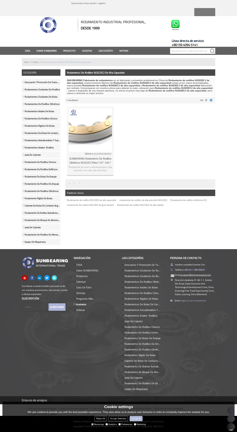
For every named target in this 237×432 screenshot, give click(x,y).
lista (206, 100)
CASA (27, 50)
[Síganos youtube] (25, 278)
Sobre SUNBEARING (46, 50)
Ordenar (80, 310)
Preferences (126, 424)
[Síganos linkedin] (39, 278)
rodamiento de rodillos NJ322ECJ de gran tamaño (90, 205)
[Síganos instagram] (54, 278)
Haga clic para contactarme (193, 300)
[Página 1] (69, 183)
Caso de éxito (106, 50)
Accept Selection (118, 418)
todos (35, 62)
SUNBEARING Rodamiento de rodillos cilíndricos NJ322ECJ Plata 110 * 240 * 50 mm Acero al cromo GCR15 (90, 161)
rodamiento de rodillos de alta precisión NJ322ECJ (143, 200)
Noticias (123, 50)
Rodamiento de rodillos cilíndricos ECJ (188, 200)
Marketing (141, 424)
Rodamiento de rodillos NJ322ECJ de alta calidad (140, 205)
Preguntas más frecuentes (83, 299)
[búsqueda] (212, 51)
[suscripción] (57, 307)
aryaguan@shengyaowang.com (195, 275)
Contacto (81, 304)
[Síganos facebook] (32, 278)
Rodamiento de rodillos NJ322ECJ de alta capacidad (91, 200)
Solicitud (87, 50)
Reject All (100, 418)
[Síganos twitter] (47, 278)
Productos (69, 50)
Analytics (112, 424)
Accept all (136, 418)
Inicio (26, 62)
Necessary (99, 424)
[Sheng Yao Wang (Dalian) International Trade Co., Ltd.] (48, 25)
